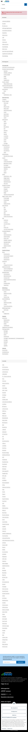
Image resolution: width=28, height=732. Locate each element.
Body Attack (4, 420)
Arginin (5, 123)
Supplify (4, 526)
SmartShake (4, 521)
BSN (3, 425)
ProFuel (3, 496)
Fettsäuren (4, 261)
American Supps (5, 625)
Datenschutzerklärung (7, 659)
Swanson (4, 531)
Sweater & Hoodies (7, 293)
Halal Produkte (7, 236)
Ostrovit (4, 642)
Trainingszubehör (5, 329)
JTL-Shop (16, 730)
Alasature (4, 561)
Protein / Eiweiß (5, 82)
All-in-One (6, 183)
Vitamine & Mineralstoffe (7, 85)
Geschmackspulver (7, 234)
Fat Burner (6, 220)
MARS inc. (4, 411)
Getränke (5, 71)
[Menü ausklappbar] (1, 1)
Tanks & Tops (6, 297)
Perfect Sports (5, 605)
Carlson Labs (4, 637)
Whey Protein (6, 106)
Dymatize (4, 450)
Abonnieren (20, 662)
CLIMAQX (4, 445)
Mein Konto (4, 49)
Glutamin (5, 130)
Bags (3, 311)
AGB (3, 37)
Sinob (3, 519)
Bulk (3, 635)
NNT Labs (4, 475)
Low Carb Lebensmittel (8, 229)
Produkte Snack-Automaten (8, 69)
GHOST (3, 385)
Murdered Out (5, 461)
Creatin (3, 157)
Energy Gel (6, 190)
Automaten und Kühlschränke (8, 67)
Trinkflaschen (6, 325)
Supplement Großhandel (7, 53)
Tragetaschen (6, 313)
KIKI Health (4, 618)
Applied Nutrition (5, 565)
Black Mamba (5, 644)
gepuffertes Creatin (8, 163)
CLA (4, 225)
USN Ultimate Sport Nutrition (8, 540)
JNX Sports (4, 406)
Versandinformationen (6, 30)
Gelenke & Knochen (6, 266)
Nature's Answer (5, 609)
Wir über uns (4, 25)
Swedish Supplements (6, 533)
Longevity (4, 99)
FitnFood (4, 381)
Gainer (3, 93)
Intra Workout (7, 147)
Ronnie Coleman (5, 515)
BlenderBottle (5, 418)
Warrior (3, 547)
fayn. (3, 378)
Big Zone (4, 575)
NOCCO (3, 478)
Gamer (5, 232)
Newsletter (4, 32)
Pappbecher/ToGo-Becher (7, 327)
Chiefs (3, 632)
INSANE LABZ (5, 399)
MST (3, 457)
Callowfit (4, 429)
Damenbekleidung (6, 289)
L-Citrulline (6, 137)
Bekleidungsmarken (6, 308)
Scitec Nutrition (5, 517)
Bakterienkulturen (7, 276)
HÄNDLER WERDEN (6, 21)
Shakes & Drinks (7, 203)
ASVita (3, 568)
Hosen (5, 291)
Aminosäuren (5, 89)
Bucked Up (4, 427)
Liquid (5, 117)
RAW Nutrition (5, 508)
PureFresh (4, 501)
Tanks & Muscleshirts (8, 306)
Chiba (3, 579)
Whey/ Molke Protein (8, 83)
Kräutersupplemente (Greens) (10, 279)
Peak (3, 489)
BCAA (5, 91)
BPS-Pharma (4, 422)
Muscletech (4, 464)
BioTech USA (4, 577)
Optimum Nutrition (6, 487)
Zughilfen (5, 345)
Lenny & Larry (5, 408)
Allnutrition (4, 623)
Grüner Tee (6, 227)
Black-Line (4, 415)
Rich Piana (4, 512)
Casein (5, 112)
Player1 (3, 494)
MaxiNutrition (5, 600)
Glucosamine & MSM (8, 270)
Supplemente (6, 80)
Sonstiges (6, 143)
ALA (4, 263)
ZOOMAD (4, 554)
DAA (4, 207)
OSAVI (3, 595)
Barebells (4, 570)
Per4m (3, 491)
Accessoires (4, 318)
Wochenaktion (5, 353)
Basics (3, 252)
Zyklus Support (7, 214)
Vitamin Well (4, 545)
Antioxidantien (7, 274)
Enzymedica (4, 628)
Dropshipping (5, 46)
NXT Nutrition (5, 367)
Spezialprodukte (7, 167)
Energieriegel (6, 200)
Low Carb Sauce (7, 223)
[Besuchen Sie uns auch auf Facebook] (2, 687)
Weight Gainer (6, 178)
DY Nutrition (4, 434)
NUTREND (4, 480)
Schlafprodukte (7, 283)
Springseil (6, 341)
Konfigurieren (14, 711)
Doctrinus (4, 448)
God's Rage (4, 388)
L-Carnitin (6, 222)
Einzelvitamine (7, 254)
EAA (4, 128)
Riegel (5, 76)
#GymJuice (4, 556)
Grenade (4, 392)
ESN (3, 438)
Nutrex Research (5, 482)
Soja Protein (6, 114)
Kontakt (4, 23)
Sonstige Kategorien (6, 231)
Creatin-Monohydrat (8, 161)
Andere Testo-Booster (8, 216)
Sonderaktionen (5, 352)
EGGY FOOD (4, 612)
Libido (5, 281)
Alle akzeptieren (14, 707)
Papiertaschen (7, 320)
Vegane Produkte (7, 245)
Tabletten (6, 168)
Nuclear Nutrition (5, 593)
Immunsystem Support (8, 255)
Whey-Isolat (6, 108)
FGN (3, 364)
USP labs (4, 542)
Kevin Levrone (5, 588)
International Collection (7, 401)
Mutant (3, 584)
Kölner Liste (6, 238)
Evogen (3, 630)
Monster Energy (5, 452)
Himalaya (4, 394)
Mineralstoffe (6, 257)
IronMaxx (4, 404)
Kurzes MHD (4, 350)
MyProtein (4, 466)
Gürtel (5, 334)
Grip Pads (6, 332)
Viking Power (5, 639)
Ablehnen (14, 715)
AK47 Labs (4, 558)
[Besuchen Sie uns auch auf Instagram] (5, 687)
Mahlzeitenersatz (7, 181)
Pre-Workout (6, 148)
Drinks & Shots (7, 187)
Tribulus (5, 211)
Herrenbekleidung (6, 298)
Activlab (4, 602)
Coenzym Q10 (6, 277)
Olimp (3, 484)
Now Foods (4, 621)
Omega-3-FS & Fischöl (8, 265)
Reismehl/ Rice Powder (8, 156)
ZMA (5, 212)
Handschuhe (6, 336)
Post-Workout (6, 150)
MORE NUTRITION (6, 454)
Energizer (5, 189)
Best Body (4, 572)
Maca (5, 209)
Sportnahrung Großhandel (7, 51)
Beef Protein (6, 115)
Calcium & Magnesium (8, 268)
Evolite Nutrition (5, 441)
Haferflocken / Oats (8, 94)
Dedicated (4, 431)
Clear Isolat (6, 103)
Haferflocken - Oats (8, 176)
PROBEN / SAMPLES (8, 72)
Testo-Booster (5, 205)
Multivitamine (6, 259)
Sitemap (4, 39)
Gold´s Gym (4, 390)
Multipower (4, 459)
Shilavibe (4, 616)
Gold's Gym (6, 309)
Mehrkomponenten (8, 110)
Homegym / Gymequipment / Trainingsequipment (14, 338)
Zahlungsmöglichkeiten (7, 28)
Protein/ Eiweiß (7, 74)
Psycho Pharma (5, 498)
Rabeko (3, 505)
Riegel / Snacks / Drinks (7, 196)
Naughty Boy (5, 473)
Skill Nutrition (5, 607)
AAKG (5, 121)
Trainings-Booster (5, 145)
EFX (3, 436)
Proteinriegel (6, 198)
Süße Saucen (6, 243)
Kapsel (5, 132)
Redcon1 (4, 510)
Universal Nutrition (6, 538)
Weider (3, 549)
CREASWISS (4, 374)
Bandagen (6, 331)
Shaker (5, 323)
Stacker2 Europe (5, 524)
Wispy (3, 614)
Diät (3, 218)
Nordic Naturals (5, 369)
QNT (3, 503)
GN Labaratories (5, 581)
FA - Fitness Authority (6, 376)
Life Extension (5, 371)
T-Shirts (5, 295)
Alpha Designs (5, 563)
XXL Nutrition (5, 551)
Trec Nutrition (5, 535)
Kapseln (5, 134)
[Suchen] (25, 4)
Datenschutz (9, 728)
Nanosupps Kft (5, 471)
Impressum (4, 728)
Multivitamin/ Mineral (8, 87)
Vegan (5, 104)
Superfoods (6, 285)
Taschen (5, 343)
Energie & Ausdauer (6, 185)
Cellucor (4, 443)
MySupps (4, 468)
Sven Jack (4, 528)
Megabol (4, 413)
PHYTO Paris (4, 646)
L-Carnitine (6, 136)
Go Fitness (4, 598)
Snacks (5, 78)
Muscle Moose (5, 591)
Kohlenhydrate (5, 154)
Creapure (5, 159)
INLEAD (3, 397)
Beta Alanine (6, 126)
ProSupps (4, 586)
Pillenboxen (6, 321)
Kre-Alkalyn (6, 165)
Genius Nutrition (5, 383)
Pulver (5, 141)
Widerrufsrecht (5, 44)
